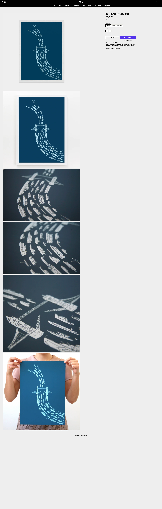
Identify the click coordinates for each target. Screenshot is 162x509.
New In (60, 5)
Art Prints (67, 5)
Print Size (107, 28)
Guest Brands (107, 5)
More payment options (128, 40)
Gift (83, 5)
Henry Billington (111, 50)
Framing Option (108, 23)
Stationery (75, 5)
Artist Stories (98, 5)
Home (54, 5)
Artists (89, 5)
